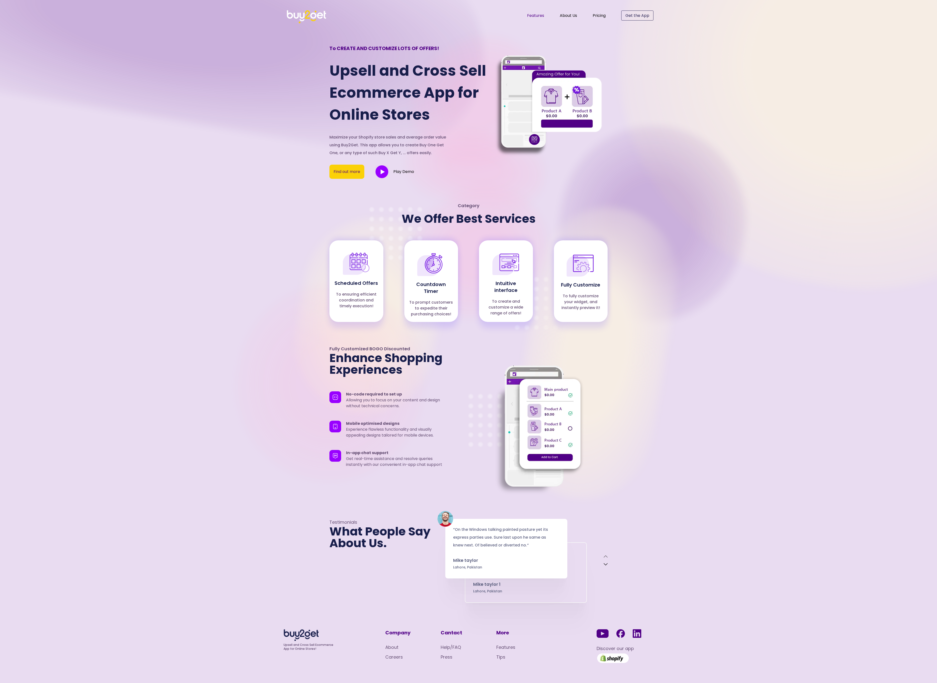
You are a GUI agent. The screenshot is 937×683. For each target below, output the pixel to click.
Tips (500, 657)
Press (446, 657)
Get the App (637, 15)
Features (535, 15)
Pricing (599, 15)
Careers (394, 657)
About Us (568, 15)
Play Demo (403, 171)
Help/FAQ (451, 647)
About (391, 647)
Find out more (347, 171)
